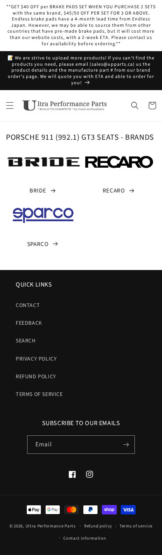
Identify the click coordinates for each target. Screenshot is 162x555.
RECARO (114, 191)
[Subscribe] (125, 444)
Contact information (84, 538)
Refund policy (98, 526)
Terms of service (136, 526)
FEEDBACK (29, 323)
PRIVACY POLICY (36, 359)
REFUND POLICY (36, 377)
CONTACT (28, 305)
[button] (9, 105)
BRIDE (37, 191)
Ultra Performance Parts (51, 526)
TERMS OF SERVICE (39, 394)
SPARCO (38, 244)
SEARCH (26, 341)
